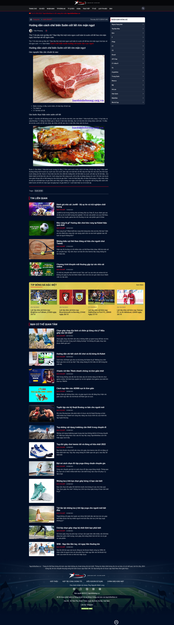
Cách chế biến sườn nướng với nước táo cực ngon (72, 43)
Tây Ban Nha (116, 29)
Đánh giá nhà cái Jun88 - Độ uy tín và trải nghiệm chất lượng (81, 205)
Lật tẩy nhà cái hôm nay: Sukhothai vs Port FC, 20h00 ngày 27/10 (99, 312)
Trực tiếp (86, 8)
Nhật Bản (115, 98)
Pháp (113, 42)
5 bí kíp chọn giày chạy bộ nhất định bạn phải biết (79, 528)
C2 (112, 50)
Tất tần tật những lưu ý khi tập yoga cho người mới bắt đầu (81, 509)
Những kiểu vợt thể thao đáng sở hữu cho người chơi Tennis (81, 242)
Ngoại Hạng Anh (117, 24)
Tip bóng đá (61, 8)
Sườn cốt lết (38, 191)
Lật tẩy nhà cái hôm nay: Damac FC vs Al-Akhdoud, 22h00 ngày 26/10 (130, 312)
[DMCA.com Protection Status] (87, 609)
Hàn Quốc (115, 94)
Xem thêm (139, 285)
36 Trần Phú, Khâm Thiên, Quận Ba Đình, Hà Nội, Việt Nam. (90, 601)
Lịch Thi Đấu (102, 8)
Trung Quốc (115, 76)
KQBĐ (78, 8)
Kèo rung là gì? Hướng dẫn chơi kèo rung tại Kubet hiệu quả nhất (82, 224)
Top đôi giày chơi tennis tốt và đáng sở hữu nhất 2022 (81, 444)
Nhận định (50, 8)
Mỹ (113, 85)
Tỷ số (94, 8)
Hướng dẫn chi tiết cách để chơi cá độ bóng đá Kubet (81, 354)
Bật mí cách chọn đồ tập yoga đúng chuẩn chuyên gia (81, 463)
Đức (113, 33)
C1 (112, 46)
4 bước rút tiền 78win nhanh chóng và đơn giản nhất (80, 371)
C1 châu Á (115, 63)
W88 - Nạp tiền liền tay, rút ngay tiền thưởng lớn (78, 544)
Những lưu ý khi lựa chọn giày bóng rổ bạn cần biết (79, 481)
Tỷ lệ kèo (71, 8)
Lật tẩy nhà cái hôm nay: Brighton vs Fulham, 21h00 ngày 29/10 (43, 312)
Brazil (114, 55)
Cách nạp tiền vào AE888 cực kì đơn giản (75, 388)
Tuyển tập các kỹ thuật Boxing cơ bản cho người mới (80, 407)
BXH (110, 8)
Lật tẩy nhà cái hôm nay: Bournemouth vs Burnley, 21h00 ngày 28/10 (72, 312)
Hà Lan (114, 89)
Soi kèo (42, 8)
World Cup (115, 102)
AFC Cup (114, 59)
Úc (112, 68)
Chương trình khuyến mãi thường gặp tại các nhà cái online (80, 265)
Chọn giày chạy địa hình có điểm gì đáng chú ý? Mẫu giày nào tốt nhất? (81, 331)
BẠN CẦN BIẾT (47, 19)
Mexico (114, 81)
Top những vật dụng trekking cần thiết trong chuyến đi (81, 427)
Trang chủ (33, 8)
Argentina (115, 72)
